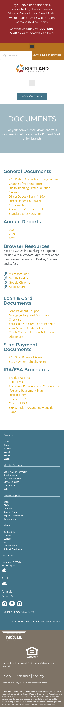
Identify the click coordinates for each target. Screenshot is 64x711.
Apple (5, 578)
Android (7, 591)
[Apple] (4, 570)
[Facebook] (4, 603)
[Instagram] (12, 603)
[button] (32, 46)
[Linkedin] (19, 603)
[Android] (4, 583)
